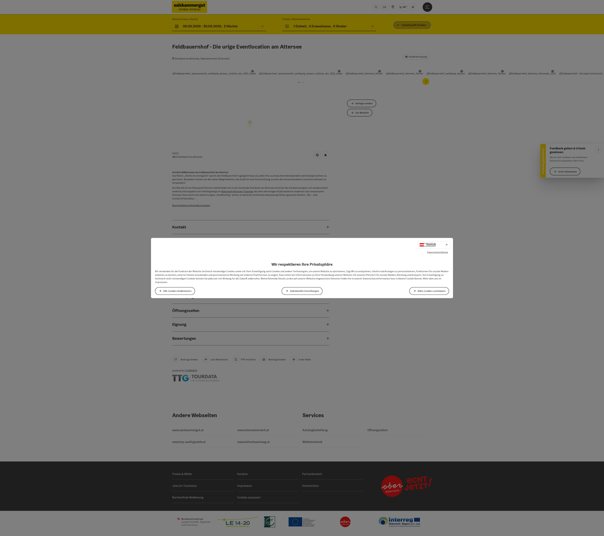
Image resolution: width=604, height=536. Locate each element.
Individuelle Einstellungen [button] (304, 290)
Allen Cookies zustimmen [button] (431, 290)
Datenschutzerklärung (437, 252)
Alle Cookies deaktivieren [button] (177, 290)
